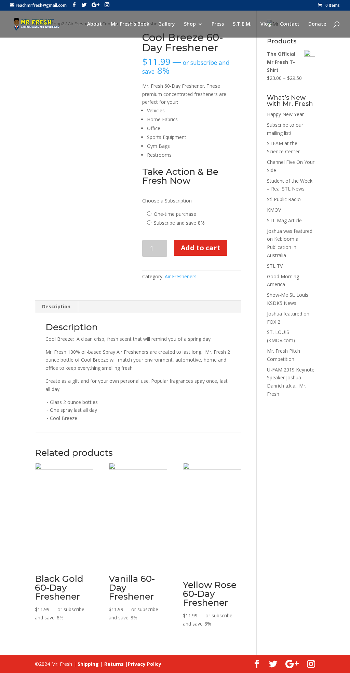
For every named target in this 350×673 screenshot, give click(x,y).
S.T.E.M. (242, 24)
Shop (190, 24)
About (94, 24)
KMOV (274, 210)
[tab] (56, 306)
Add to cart (200, 247)
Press (218, 24)
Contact (289, 24)
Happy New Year (285, 114)
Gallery (166, 24)
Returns (114, 664)
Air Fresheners (181, 276)
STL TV (275, 266)
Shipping (88, 664)
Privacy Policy (144, 664)
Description (56, 306)
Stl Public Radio (284, 199)
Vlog (265, 24)
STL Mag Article (284, 220)
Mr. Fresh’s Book (130, 24)
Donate (317, 24)
